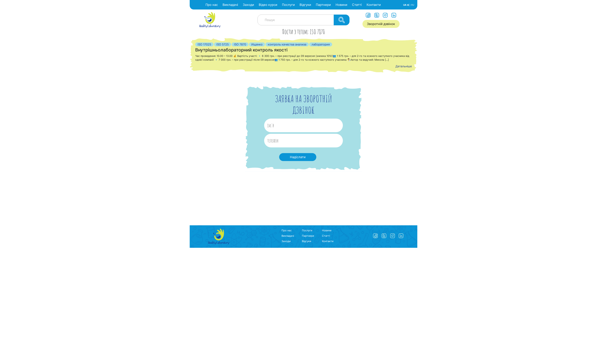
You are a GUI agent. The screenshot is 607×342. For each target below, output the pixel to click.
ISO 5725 (222, 44)
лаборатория (321, 44)
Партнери (323, 5)
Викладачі (230, 5)
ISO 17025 (204, 44)
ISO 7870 (240, 44)
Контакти (374, 5)
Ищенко (257, 44)
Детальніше (403, 66)
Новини (341, 5)
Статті (357, 5)
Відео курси (268, 5)
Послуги (288, 5)
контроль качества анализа (287, 44)
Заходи (248, 5)
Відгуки (305, 5)
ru (412, 4)
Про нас (211, 5)
